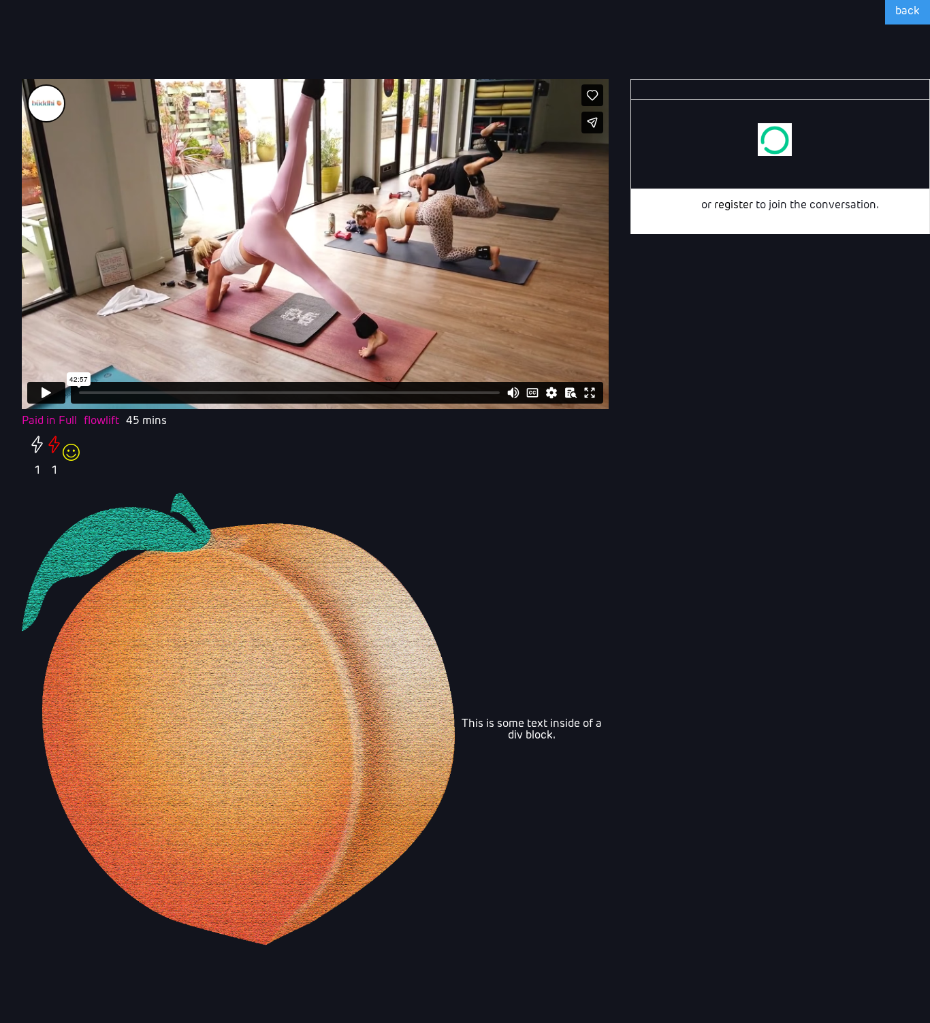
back (907, 11)
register (733, 205)
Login (685, 205)
